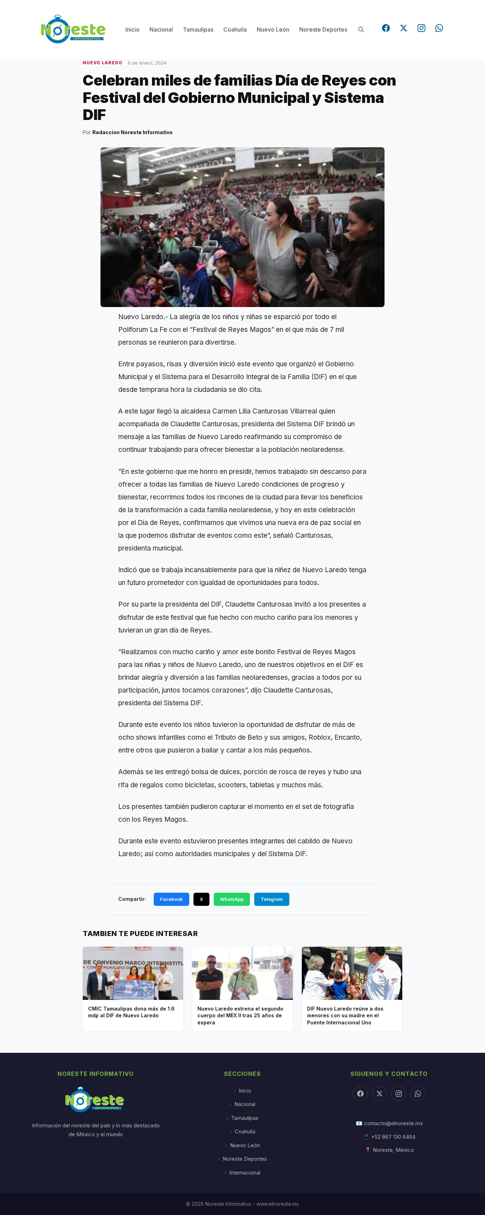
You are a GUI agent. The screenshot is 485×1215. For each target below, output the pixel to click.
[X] (379, 1093)
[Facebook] (386, 28)
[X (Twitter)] (403, 28)
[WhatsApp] (439, 28)
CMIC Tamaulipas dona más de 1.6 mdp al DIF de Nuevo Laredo (131, 1012)
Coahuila (235, 29)
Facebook (171, 899)
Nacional (161, 29)
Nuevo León (273, 29)
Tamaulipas (198, 29)
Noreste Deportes (323, 29)
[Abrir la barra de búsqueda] (361, 29)
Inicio (132, 29)
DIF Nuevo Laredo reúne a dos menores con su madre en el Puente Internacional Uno (345, 1015)
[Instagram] (421, 28)
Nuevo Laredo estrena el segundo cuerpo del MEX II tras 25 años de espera (240, 1015)
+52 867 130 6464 (393, 1136)
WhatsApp (232, 899)
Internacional (244, 1172)
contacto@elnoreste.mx (393, 1123)
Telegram (272, 899)
